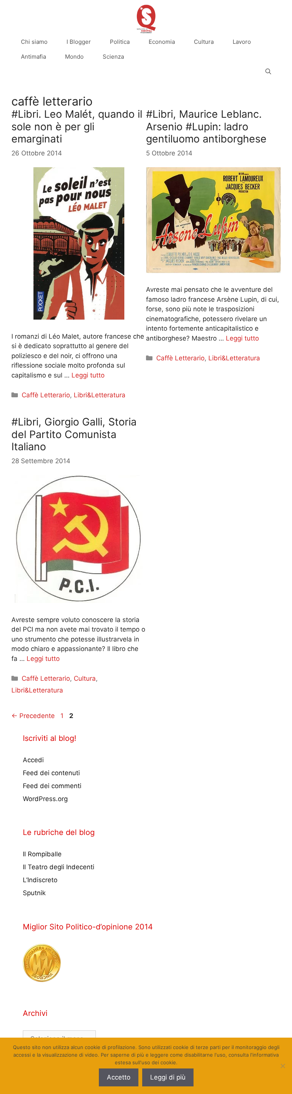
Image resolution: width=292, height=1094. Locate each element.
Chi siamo (34, 41)
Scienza (113, 56)
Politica (120, 41)
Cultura (204, 41)
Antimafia (33, 56)
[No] (282, 1066)
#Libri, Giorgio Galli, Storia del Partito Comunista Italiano (73, 434)
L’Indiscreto (40, 880)
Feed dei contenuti (51, 773)
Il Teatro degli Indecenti (58, 867)
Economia (162, 41)
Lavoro (242, 41)
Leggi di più (168, 1077)
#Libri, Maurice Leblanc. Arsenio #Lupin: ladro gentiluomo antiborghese (206, 126)
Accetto (118, 1077)
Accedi (33, 760)
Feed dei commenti (52, 786)
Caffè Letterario (46, 395)
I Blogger (79, 41)
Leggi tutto (88, 375)
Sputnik (34, 893)
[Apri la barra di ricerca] (268, 71)
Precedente (33, 716)
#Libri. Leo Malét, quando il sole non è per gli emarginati (76, 126)
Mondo (74, 56)
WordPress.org (45, 799)
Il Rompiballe (42, 854)
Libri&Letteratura (99, 395)
